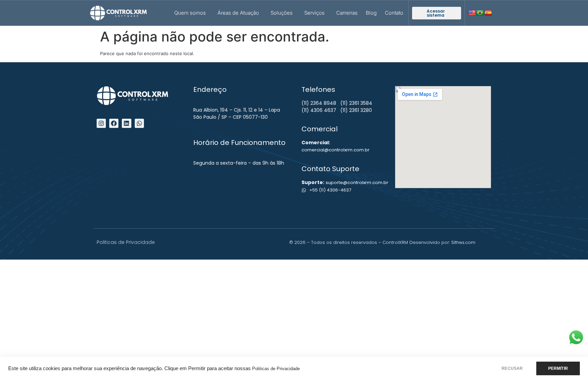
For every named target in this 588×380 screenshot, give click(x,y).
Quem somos (190, 13)
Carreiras (347, 13)
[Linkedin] (126, 123)
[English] (472, 13)
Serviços (314, 13)
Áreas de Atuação (238, 13)
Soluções (282, 13)
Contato (394, 13)
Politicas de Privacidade (276, 368)
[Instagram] (101, 123)
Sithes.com (463, 242)
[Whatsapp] (139, 123)
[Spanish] (488, 13)
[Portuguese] (480, 13)
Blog (371, 13)
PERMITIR (558, 368)
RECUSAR (512, 368)
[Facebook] (113, 123)
